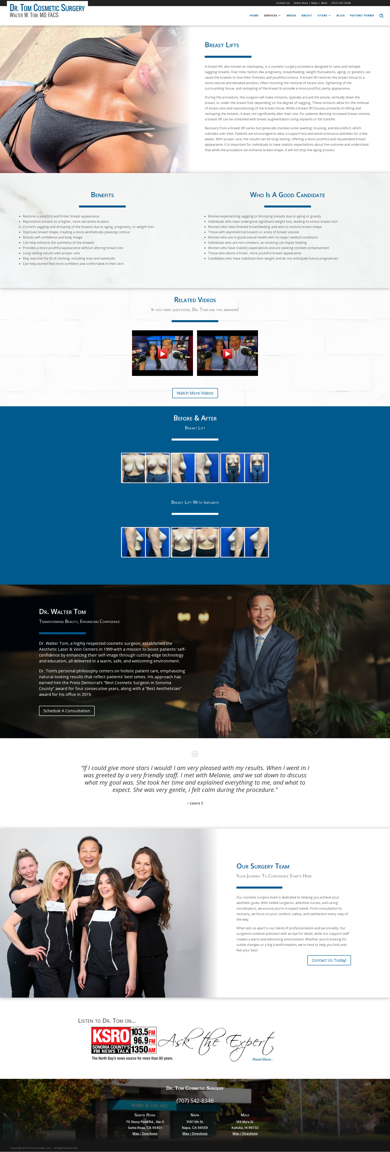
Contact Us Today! (329, 960)
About (306, 15)
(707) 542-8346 (341, 3)
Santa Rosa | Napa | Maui (310, 3)
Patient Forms (362, 15)
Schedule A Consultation (66, 710)
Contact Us (283, 3)
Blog (341, 15)
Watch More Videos (195, 393)
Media (291, 15)
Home (254, 15)
